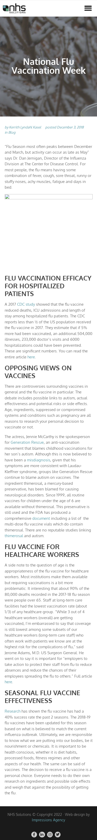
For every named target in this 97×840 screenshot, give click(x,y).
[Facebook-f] (34, 834)
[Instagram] (50, 834)
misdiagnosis (38, 459)
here (31, 356)
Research (12, 711)
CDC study (26, 304)
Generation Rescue (27, 442)
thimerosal (14, 535)
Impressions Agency (48, 820)
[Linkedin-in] (42, 834)
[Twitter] (58, 834)
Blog (12, 132)
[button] (88, 8)
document (41, 518)
